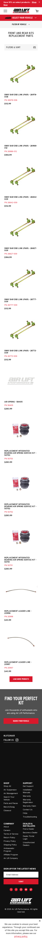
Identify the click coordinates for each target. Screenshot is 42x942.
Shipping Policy (10, 845)
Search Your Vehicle (21, 721)
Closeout (7, 810)
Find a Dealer (28, 829)
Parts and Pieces (11, 803)
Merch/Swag (9, 807)
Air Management (11, 793)
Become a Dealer (30, 832)
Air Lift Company (11, 858)
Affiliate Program (11, 854)
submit (21, 882)
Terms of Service (11, 834)
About (6, 827)
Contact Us (27, 809)
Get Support (28, 786)
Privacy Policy (10, 841)
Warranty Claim (29, 806)
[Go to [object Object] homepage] (21, 901)
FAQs (25, 813)
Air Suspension (10, 790)
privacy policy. (21, 936)
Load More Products (21, 679)
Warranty (27, 796)
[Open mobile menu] (5, 11)
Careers (7, 830)
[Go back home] (21, 11)
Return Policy (9, 837)
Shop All (7, 786)
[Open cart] (37, 11)
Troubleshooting (30, 817)
